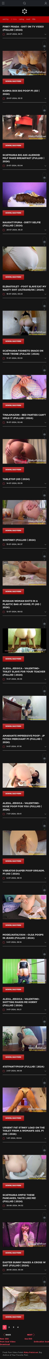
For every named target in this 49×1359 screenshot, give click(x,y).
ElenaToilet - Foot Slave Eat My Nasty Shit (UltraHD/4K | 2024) (24, 288)
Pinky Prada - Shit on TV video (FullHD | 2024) (23, 28)
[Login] (46, 3)
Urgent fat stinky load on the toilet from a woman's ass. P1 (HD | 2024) (24, 1131)
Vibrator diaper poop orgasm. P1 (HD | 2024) (24, 872)
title (34, 19)
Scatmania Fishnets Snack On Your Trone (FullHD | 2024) (23, 352)
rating (21, 19)
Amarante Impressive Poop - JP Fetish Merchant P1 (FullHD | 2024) (24, 739)
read (28, 19)
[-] (44, 46)
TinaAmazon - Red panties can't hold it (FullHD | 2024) (24, 416)
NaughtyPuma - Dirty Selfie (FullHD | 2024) (22, 224)
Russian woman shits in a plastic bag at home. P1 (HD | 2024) (22, 604)
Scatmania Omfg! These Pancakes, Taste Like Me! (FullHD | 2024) (19, 1198)
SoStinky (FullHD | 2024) (19, 540)
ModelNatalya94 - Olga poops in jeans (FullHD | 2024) (23, 936)
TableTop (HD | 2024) (16, 479)
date (15, 19)
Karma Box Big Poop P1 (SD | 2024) (21, 92)
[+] (44, 42)
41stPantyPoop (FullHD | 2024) (23, 1067)
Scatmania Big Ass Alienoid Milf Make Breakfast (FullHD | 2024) (23, 158)
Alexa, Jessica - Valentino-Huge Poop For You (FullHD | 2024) (22, 806)
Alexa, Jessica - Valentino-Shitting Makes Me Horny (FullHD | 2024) (21, 1002)
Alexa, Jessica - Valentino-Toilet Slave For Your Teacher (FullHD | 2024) (24, 672)
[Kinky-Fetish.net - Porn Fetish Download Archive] (24, 11)
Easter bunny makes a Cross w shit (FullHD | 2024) (24, 1264)
